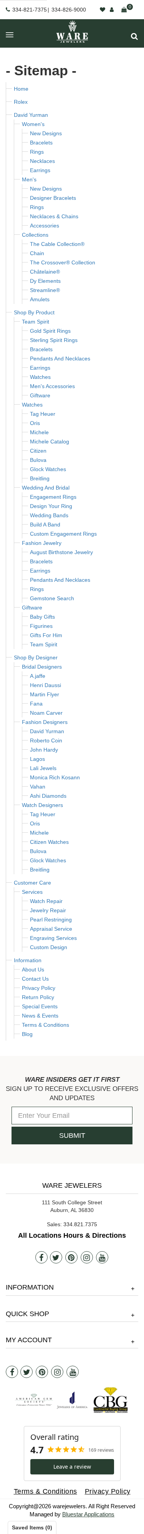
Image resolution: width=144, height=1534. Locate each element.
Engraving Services (53, 938)
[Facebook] (41, 1257)
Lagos (37, 759)
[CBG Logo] (110, 1400)
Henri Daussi (45, 685)
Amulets (40, 299)
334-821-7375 (29, 10)
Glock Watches (48, 469)
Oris (35, 423)
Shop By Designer (36, 657)
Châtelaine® (45, 272)
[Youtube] (102, 1257)
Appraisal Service (51, 929)
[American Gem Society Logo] (34, 1400)
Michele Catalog (49, 441)
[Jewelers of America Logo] (72, 1400)
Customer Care (32, 883)
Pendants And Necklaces (60, 358)
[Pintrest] (71, 1257)
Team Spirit (35, 322)
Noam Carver (46, 713)
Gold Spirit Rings (50, 331)
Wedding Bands (49, 515)
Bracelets (41, 142)
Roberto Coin (46, 740)
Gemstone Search (52, 598)
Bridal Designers (42, 667)
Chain (37, 253)
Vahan (37, 787)
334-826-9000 (68, 10)
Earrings (40, 170)
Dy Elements (45, 281)
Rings (37, 152)
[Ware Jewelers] (72, 31)
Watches (40, 377)
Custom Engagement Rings (63, 534)
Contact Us (35, 979)
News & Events (40, 1016)
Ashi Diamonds (48, 796)
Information (27, 960)
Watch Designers (42, 805)
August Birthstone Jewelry (61, 552)
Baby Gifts (42, 617)
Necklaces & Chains (54, 216)
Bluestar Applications (88, 1514)
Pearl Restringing (51, 919)
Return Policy (38, 997)
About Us (33, 969)
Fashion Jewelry (41, 543)
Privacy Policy (38, 988)
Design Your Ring (51, 506)
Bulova (38, 460)
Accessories (44, 225)
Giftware (40, 395)
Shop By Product (34, 312)
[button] (134, 36)
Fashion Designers (45, 722)
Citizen (38, 451)
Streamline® (45, 290)
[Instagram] (87, 1257)
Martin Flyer (44, 694)
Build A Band (45, 524)
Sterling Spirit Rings (54, 340)
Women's (33, 124)
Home (21, 89)
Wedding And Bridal (46, 488)
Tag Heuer (42, 414)
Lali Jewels (43, 768)
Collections (35, 235)
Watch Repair (46, 901)
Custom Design (48, 947)
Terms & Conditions (45, 1025)
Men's (29, 179)
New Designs (46, 133)
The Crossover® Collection (62, 262)
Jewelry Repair (48, 910)
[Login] (112, 10)
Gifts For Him (46, 635)
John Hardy (44, 750)
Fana (36, 704)
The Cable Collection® (57, 244)
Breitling (40, 478)
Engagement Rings (53, 497)
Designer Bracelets (53, 198)
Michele (39, 432)
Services (32, 892)
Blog (27, 1034)
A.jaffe (37, 676)
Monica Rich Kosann (55, 777)
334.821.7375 (80, 1224)
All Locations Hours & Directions (72, 1235)
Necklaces (42, 161)
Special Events (40, 1006)
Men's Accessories (52, 386)
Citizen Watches (49, 842)
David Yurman (31, 115)
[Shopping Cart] (124, 10)
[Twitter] (56, 1257)
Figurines (41, 626)
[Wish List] (102, 10)
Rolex (21, 102)
